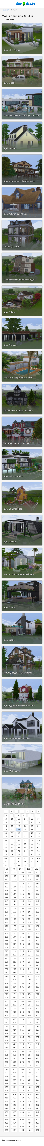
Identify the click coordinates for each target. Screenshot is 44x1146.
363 (6, 1058)
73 (38, 851)
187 (37, 930)
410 (22, 1090)
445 (22, 1115)
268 (6, 990)
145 (22, 901)
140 (22, 897)
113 (6, 879)
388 (6, 1076)
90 (32, 862)
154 (14, 908)
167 (37, 915)
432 (37, 1105)
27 (12, 826)
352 (37, 1048)
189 (14, 933)
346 (30, 1044)
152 (37, 904)
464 (14, 1130)
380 (22, 1069)
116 (30, 879)
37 (38, 829)
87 (12, 862)
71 (25, 851)
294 (14, 1008)
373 (6, 1065)
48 (32, 837)
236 (30, 965)
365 (22, 1058)
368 (6, 1062)
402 (37, 1083)
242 (37, 969)
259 (14, 983)
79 (38, 854)
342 (37, 1040)
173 (6, 922)
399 (14, 1083)
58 (19, 844)
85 (38, 858)
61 (38, 844)
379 (14, 1069)
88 (19, 862)
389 (14, 1076)
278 (6, 997)
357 (37, 1051)
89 (25, 862)
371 (30, 1062)
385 (22, 1073)
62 (5, 847)
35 (25, 829)
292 (37, 1005)
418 (6, 1098)
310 (22, 1019)
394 (14, 1080)
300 (22, 1012)
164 (14, 915)
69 (12, 851)
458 (6, 1126)
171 (30, 919)
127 (37, 887)
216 (30, 951)
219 (14, 955)
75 (12, 854)
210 (22, 947)
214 (14, 951)
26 (5, 826)
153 (6, 908)
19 (38, 819)
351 (30, 1048)
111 (30, 876)
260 (22, 983)
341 (30, 1040)
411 (30, 1090)
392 (37, 1076)
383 (6, 1073)
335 (22, 1037)
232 (37, 962)
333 (6, 1037)
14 (5, 819)
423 (6, 1101)
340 (22, 1040)
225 (22, 958)
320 (22, 1026)
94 (19, 865)
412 (37, 1090)
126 (30, 887)
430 (22, 1105)
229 (14, 962)
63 (12, 847)
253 (6, 980)
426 (30, 1101)
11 (24, 815)
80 (5, 858)
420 (22, 1098)
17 (25, 819)
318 (6, 1026)
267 (37, 987)
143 (6, 901)
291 (30, 1005)
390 (22, 1076)
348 (6, 1048)
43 (38, 833)
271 (30, 990)
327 (37, 1030)
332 (37, 1033)
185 (22, 930)
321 (30, 1026)
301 (30, 1012)
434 (14, 1108)
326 (30, 1030)
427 (37, 1101)
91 (38, 862)
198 (6, 940)
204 (14, 944)
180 (22, 926)
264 (14, 987)
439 (14, 1112)
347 (37, 1044)
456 (30, 1123)
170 (22, 919)
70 (19, 851)
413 (6, 1094)
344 (14, 1044)
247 (37, 972)
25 (38, 822)
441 (30, 1112)
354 (14, 1051)
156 (30, 908)
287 (37, 1001)
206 (30, 944)
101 (28, 869)
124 (14, 887)
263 (6, 987)
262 (37, 983)
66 (32, 847)
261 (30, 983)
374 (14, 1065)
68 (5, 851)
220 (22, 955)
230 (22, 962)
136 (30, 894)
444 (14, 1115)
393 (6, 1080)
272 (37, 990)
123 (6, 887)
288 (6, 1005)
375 (22, 1065)
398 (6, 1083)
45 (12, 837)
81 (12, 858)
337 (37, 1037)
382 (37, 1069)
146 (30, 901)
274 (14, 994)
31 (38, 826)
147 (37, 901)
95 (25, 865)
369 (14, 1062)
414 (14, 1094)
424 (14, 1101)
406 (30, 1087)
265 (22, 987)
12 (31, 815)
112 (37, 876)
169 (14, 919)
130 (22, 890)
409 (14, 1090)
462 (37, 1126)
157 (37, 908)
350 (22, 1048)
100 (21, 869)
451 (30, 1119)
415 (22, 1094)
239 (14, 969)
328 (6, 1033)
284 (14, 1001)
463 (6, 1130)
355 (22, 1051)
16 (19, 819)
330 (22, 1033)
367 (37, 1058)
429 (14, 1105)
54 (32, 840)
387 (37, 1073)
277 (37, 994)
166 (30, 915)
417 (37, 1094)
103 (6, 872)
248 (6, 976)
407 (37, 1087)
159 (14, 912)
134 (14, 894)
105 (22, 872)
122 (37, 883)
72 (32, 851)
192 (37, 933)
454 (14, 1123)
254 (14, 980)
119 (14, 883)
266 (30, 987)
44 (5, 837)
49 (38, 837)
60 (32, 844)
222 (37, 955)
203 (6, 944)
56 (5, 844)
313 (6, 1022)
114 (14, 879)
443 (6, 1115)
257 (37, 980)
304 (14, 1015)
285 (22, 1001)
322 (37, 1026)
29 (25, 826)
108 (6, 876)
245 (22, 972)
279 (14, 997)
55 (38, 840)
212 (37, 947)
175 (22, 922)
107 (37, 872)
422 (37, 1098)
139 (14, 897)
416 (30, 1094)
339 (14, 1040)
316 (30, 1022)
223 (6, 958)
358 (6, 1055)
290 (22, 1005)
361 (30, 1055)
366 (30, 1058)
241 (30, 969)
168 (6, 919)
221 (30, 955)
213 (6, 951)
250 (22, 976)
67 (38, 847)
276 (30, 994)
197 (37, 937)
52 (19, 840)
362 (37, 1055)
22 (19, 822)
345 (22, 1044)
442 (37, 1112)
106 (30, 872)
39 (12, 833)
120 (22, 883)
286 (30, 1001)
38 (5, 833)
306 (30, 1015)
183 (6, 930)
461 (30, 1126)
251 (30, 976)
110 (22, 876)
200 (22, 940)
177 (37, 922)
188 (6, 933)
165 (22, 915)
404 (14, 1087)
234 (14, 965)
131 (30, 890)
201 (30, 940)
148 (6, 904)
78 (32, 854)
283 (6, 1001)
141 (30, 897)
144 (14, 901)
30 (32, 826)
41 (25, 833)
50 (5, 840)
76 (19, 854)
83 (25, 858)
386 (30, 1073)
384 (14, 1073)
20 (5, 822)
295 (22, 1008)
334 (14, 1037)
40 (19, 833)
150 (22, 904)
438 (6, 1112)
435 (22, 1108)
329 (14, 1033)
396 (30, 1080)
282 (37, 997)
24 (32, 822)
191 (30, 933)
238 (6, 969)
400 (22, 1083)
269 (14, 990)
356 (30, 1051)
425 (22, 1101)
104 (14, 872)
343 (6, 1044)
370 (22, 1062)
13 (37, 815)
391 (30, 1076)
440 (22, 1112)
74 (5, 854)
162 (37, 912)
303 (6, 1015)
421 (30, 1098)
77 (25, 854)
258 (6, 983)
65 (25, 847)
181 (30, 926)
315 (22, 1022)
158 (6, 912)
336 (30, 1037)
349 (14, 1048)
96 (32, 865)
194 (14, 937)
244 (14, 972)
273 (6, 994)
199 (14, 940)
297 (37, 1008)
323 (6, 1030)
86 (5, 862)
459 (14, 1126)
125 (22, 887)
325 (22, 1030)
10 (17, 815)
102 (36, 869)
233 (6, 965)
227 (37, 958)
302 (37, 1012)
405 (22, 1087)
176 (30, 922)
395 (22, 1080)
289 (14, 1005)
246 (30, 972)
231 (30, 962)
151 (30, 904)
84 (32, 858)
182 (37, 926)
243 (6, 972)
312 (37, 1019)
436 (30, 1108)
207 (37, 944)
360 (22, 1055)
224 (14, 958)
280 (22, 997)
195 (22, 937)
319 (14, 1026)
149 (14, 904)
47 (25, 837)
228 (6, 962)
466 (30, 1130)
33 (12, 829)
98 (7, 869)
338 (6, 1040)
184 (14, 930)
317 (37, 1022)
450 (22, 1119)
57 (12, 844)
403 (6, 1087)
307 (37, 1015)
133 (6, 894)
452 (37, 1119)
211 (30, 947)
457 (37, 1123)
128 (6, 890)
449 (14, 1119)
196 (30, 937)
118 (6, 883)
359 (14, 1055)
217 (37, 951)
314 (14, 1022)
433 (6, 1108)
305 (22, 1015)
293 (6, 1008)
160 (22, 912)
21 (12, 822)
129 (14, 890)
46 (19, 837)
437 (37, 1108)
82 (19, 858)
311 (30, 1019)
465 (22, 1130)
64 (19, 847)
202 (37, 940)
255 (22, 980)
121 (30, 883)
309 (14, 1019)
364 (14, 1058)
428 (6, 1105)
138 (6, 897)
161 (30, 912)
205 (22, 944)
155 (22, 908)
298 (6, 1012)
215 (22, 951)
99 (14, 869)
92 (5, 865)
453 (6, 1123)
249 (14, 976)
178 (6, 926)
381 (30, 1069)
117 (37, 879)
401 (30, 1083)
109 (14, 876)
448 (6, 1119)
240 (22, 969)
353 (6, 1051)
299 (14, 1012)
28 (19, 826)
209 (14, 947)
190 (22, 933)
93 (12, 865)
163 (6, 915)
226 (30, 958)
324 (14, 1030)
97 (38, 865)
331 (30, 1033)
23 (25, 822)
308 (6, 1019)
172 (37, 919)
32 (5, 829)
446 (30, 1115)
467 (37, 1130)
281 (30, 997)
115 (22, 879)
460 (22, 1126)
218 (6, 955)
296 (30, 1008)
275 (22, 994)
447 (37, 1115)
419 (14, 1098)
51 (12, 840)
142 (37, 897)
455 (22, 1123)
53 (25, 840)
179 (14, 926)
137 (37, 894)
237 (37, 965)
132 (37, 890)
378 (6, 1069)
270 (22, 990)
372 (37, 1062)
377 (37, 1065)
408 (6, 1090)
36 (32, 829)
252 (37, 976)
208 (6, 947)
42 (32, 833)
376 (30, 1065)
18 (32, 819)
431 (30, 1105)
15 (12, 819)
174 (14, 922)
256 (30, 980)
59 (25, 844)
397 (37, 1080)
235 (22, 965)
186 (30, 930)
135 (22, 894)
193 (6, 937)
